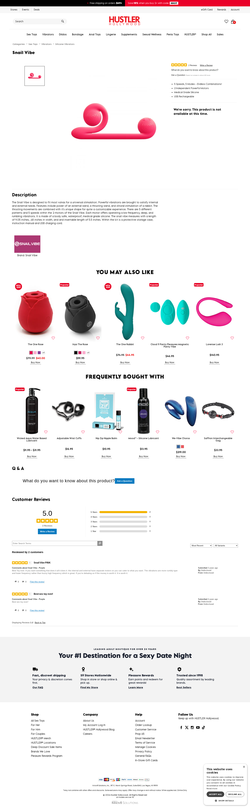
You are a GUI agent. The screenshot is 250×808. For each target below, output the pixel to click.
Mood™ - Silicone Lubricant (143, 438)
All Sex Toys (38, 720)
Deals (37, 9)
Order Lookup (143, 724)
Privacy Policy (143, 751)
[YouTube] (198, 727)
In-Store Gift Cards (146, 760)
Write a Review (206, 65)
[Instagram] (192, 727)
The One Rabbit (125, 344)
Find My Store (89, 687)
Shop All (207, 34)
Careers (87, 733)
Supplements (129, 34)
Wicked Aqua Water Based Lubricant (32, 439)
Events (25, 9)
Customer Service (145, 729)
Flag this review (37, 582)
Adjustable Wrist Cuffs (69, 438)
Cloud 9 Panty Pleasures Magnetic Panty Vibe (170, 345)
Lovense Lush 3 (214, 344)
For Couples (38, 733)
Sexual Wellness (152, 34)
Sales (220, 34)
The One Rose (35, 344)
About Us (88, 720)
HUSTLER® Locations (43, 742)
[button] (31, 352)
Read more (212, 788)
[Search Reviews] (99, 543)
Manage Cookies (145, 746)
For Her (35, 724)
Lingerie (111, 34)
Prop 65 (139, 733)
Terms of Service (145, 742)
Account (235, 9)
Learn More (135, 687)
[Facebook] (181, 727)
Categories (19, 44)
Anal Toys (95, 34)
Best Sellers (184, 687)
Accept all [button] (215, 794)
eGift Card (207, 9)
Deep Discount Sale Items (46, 746)
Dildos (63, 34)
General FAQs (143, 755)
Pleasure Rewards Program (46, 755)
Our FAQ (37, 687)
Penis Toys (173, 34)
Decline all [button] (235, 794)
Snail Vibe (31, 255)
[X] (187, 727)
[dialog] (225, 784)
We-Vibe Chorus (181, 438)
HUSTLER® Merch (41, 738)
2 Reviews (192, 65)
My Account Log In (94, 724)
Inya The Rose (80, 344)
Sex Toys (32, 34)
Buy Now (35, 362)
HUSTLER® (190, 34)
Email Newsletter (145, 738)
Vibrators (48, 34)
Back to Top (40, 622)
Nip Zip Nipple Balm (106, 438)
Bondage (77, 34)
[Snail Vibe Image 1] (113, 123)
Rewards (221, 9)
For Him (35, 729)
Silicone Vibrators (64, 44)
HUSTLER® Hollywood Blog (98, 729)
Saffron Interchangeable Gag (218, 439)
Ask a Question (178, 75)
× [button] (244, 767)
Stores (13, 9)
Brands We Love (40, 751)
